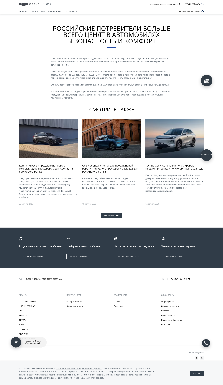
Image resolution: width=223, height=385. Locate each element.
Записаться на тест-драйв (128, 256)
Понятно (196, 373)
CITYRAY (22, 320)
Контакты (165, 324)
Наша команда (168, 315)
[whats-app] (202, 358)
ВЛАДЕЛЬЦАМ (54, 11)
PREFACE (23, 315)
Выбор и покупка (74, 301)
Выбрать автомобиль (78, 256)
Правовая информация (171, 320)
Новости (165, 310)
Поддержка (119, 306)
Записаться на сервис (174, 256)
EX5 (20, 310)
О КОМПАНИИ (71, 11)
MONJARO (23, 334)
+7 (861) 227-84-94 (180, 278)
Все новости (109, 215)
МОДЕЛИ (23, 11)
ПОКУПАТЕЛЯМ (38, 11)
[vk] (196, 358)
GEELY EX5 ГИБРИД (27, 301)
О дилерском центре (170, 306)
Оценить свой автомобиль (33, 256)
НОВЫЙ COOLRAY (27, 306)
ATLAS (21, 324)
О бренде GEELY (168, 301)
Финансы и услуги (74, 306)
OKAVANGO (24, 329)
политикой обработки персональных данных (79, 368)
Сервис (117, 301)
